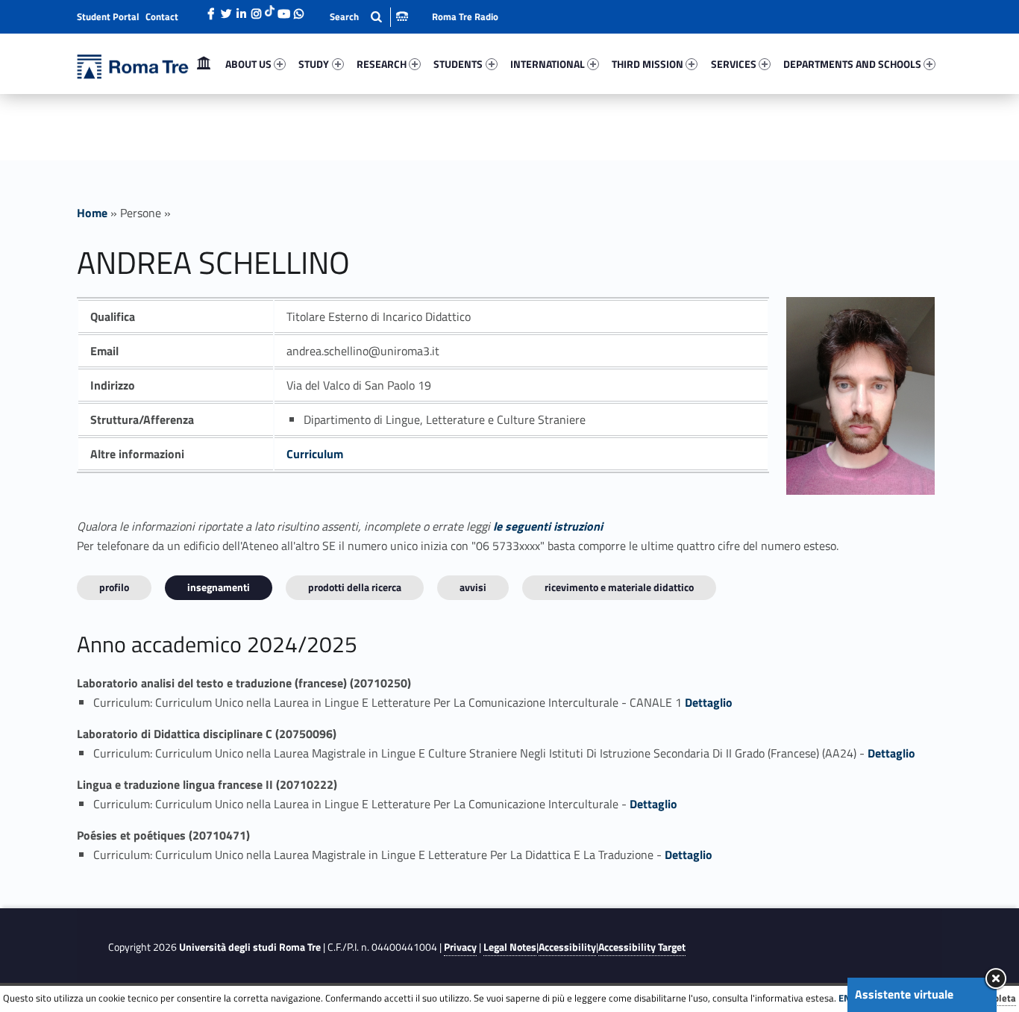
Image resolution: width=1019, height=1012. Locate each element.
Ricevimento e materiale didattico (619, 587)
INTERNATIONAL (547, 64)
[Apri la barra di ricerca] (369, 17)
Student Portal (108, 16)
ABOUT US (248, 64)
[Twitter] (226, 9)
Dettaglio (709, 702)
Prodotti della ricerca (354, 587)
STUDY (313, 64)
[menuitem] (204, 64)
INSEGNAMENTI (218, 587)
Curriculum (314, 454)
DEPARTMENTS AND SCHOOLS (852, 64)
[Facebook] (211, 9)
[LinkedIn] (241, 9)
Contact (161, 16)
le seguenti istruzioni (548, 526)
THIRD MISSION (647, 64)
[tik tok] (269, 9)
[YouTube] (283, 9)
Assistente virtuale (904, 994)
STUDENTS (458, 64)
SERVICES (733, 64)
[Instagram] (256, 9)
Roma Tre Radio (465, 16)
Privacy (460, 947)
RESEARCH (382, 64)
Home (204, 64)
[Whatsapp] (298, 9)
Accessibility (567, 947)
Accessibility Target (642, 947)
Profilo (114, 587)
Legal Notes (509, 947)
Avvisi (473, 587)
